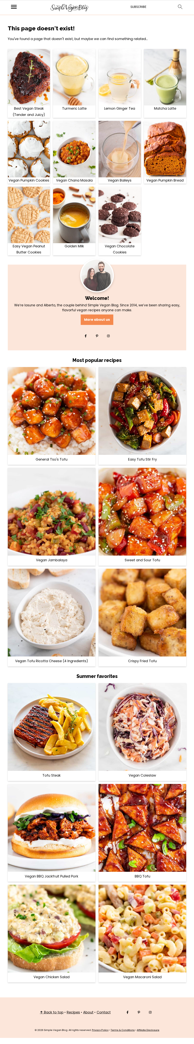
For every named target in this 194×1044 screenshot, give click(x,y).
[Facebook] (86, 336)
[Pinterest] (97, 336)
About (88, 1012)
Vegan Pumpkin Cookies (29, 180)
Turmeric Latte (74, 108)
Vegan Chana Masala (74, 180)
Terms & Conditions (123, 1030)
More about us (97, 319)
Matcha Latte (165, 108)
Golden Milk (74, 246)
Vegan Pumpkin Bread (165, 180)
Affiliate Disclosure (148, 1030)
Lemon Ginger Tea (119, 108)
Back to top (51, 1012)
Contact (104, 1012)
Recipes (73, 1012)
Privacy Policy (100, 1030)
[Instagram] (108, 336)
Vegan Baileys (119, 180)
